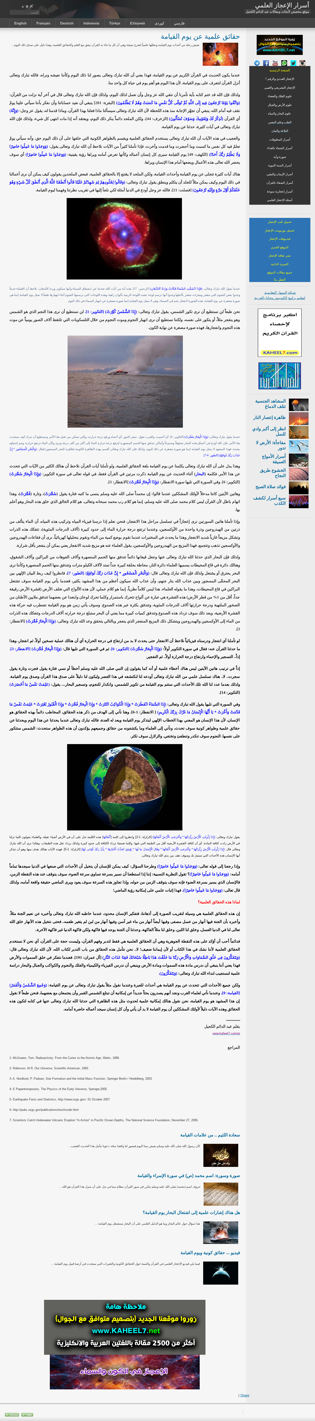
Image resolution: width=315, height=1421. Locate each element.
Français (43, 23)
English (20, 23)
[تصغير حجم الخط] (23, 6)
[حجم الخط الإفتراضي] (27, 6)
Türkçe (114, 23)
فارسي (179, 23)
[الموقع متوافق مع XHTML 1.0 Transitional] (12, 1415)
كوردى (159, 23)
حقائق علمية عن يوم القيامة (200, 36)
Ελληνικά (137, 23)
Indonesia (91, 23)
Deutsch (67, 23)
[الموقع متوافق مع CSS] (26, 1415)
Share (244, 1395)
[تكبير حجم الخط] (31, 6)
